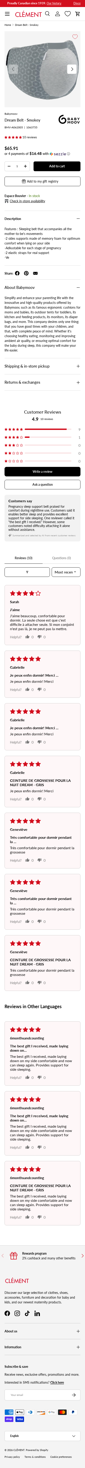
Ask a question (42, 484)
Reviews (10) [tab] (23, 558)
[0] (67, 14)
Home (8, 25)
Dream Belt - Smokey (27, 25)
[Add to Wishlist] (75, 36)
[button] (78, 14)
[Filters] (27, 572)
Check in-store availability (27, 201)
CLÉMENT (18, 1450)
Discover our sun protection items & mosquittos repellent (42, 3)
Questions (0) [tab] (61, 558)
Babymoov (11, 113)
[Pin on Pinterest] (26, 273)
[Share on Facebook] (17, 273)
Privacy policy (12, 1457)
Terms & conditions (35, 1457)
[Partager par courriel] (35, 273)
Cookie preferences (61, 1457)
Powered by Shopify (37, 1450)
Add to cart (57, 166)
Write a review (42, 471)
